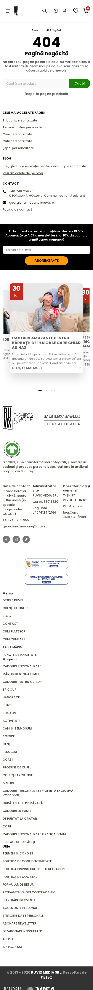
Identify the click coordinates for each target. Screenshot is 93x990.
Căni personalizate (17, 134)
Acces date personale (21, 908)
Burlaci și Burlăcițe (19, 842)
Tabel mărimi (13, 647)
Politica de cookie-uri (21, 877)
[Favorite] (75, 10)
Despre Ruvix (13, 600)
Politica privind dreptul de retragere (34, 869)
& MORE (8, 783)
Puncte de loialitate (20, 655)
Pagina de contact (17, 209)
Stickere (9, 713)
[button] (40, 390)
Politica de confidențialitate (27, 861)
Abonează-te (46, 260)
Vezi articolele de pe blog (23, 173)
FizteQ (46, 977)
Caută (79, 83)
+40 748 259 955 (22, 191)
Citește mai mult (27, 368)
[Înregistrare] (65, 10)
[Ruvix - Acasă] (18, 418)
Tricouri (10, 689)
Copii (7, 826)
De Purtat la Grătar (20, 818)
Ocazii (8, 759)
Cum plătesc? (14, 631)
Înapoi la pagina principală (46, 94)
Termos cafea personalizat (24, 127)
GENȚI (7, 744)
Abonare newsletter (20, 923)
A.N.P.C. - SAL (12, 947)
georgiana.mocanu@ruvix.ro (31, 202)
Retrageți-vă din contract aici (29, 892)
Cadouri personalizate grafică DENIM (34, 834)
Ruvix (35, 30)
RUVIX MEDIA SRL (46, 972)
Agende (9, 736)
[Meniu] (7, 10)
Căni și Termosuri (17, 728)
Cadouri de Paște (17, 811)
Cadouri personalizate (22, 666)
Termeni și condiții (18, 853)
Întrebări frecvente (19, 900)
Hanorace (11, 697)
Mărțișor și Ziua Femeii (21, 674)
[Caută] (44, 10)
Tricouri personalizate (20, 120)
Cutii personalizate (17, 141)
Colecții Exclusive (18, 775)
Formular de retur (18, 884)
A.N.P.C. (8, 939)
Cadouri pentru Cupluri (23, 682)
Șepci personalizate (18, 148)
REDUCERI (10, 752)
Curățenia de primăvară (23, 803)
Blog (7, 616)
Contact (10, 623)
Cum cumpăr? (14, 639)
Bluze (7, 705)
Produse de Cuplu (17, 767)
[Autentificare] (55, 10)
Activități (11, 721)
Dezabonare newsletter (22, 931)
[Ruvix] (22, 11)
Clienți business (15, 608)
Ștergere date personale (23, 915)
